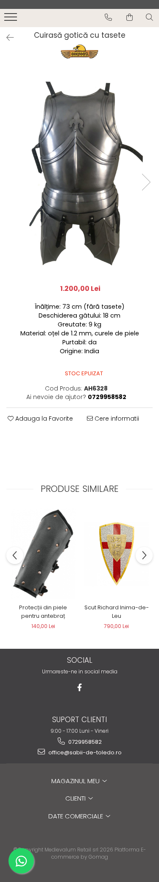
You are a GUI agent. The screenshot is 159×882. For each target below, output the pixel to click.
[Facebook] (79, 687)
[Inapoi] (6, 38)
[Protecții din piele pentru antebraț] (43, 553)
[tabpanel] (79, 173)
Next (146, 182)
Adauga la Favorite (43, 418)
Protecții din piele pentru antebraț (43, 611)
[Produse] (11, 19)
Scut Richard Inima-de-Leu (116, 611)
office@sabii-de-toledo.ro (84, 752)
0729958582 (84, 742)
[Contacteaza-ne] (108, 17)
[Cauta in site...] (149, 17)
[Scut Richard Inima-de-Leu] (116, 554)
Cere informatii (116, 418)
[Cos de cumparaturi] (129, 17)
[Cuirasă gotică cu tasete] (79, 173)
